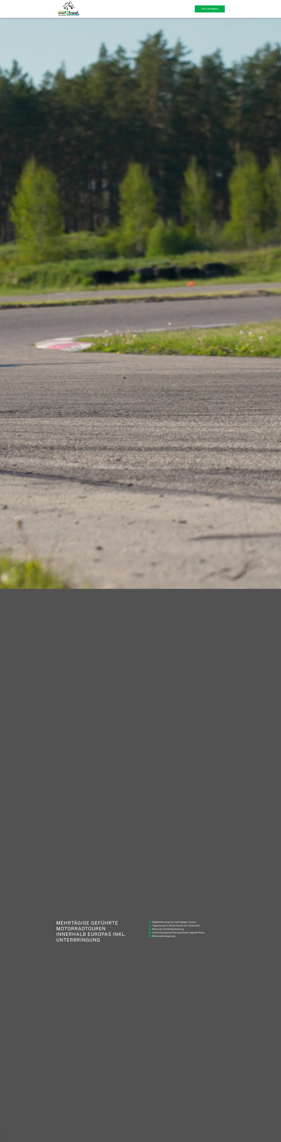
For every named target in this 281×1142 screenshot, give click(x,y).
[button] (6, 1135)
